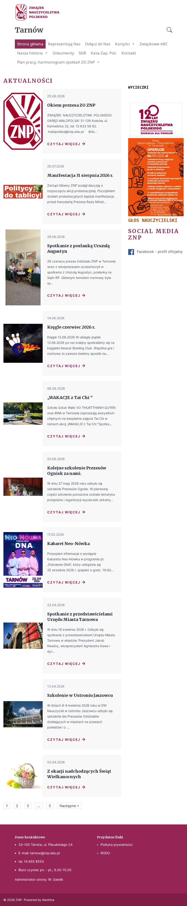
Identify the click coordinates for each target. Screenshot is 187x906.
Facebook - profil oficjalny (160, 251)
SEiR (82, 53)
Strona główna (30, 43)
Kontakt (129, 53)
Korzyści (122, 43)
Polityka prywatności (116, 845)
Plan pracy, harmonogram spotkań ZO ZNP (56, 62)
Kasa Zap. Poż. (104, 53)
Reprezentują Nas (64, 43)
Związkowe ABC (154, 43)
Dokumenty (63, 53)
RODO (105, 853)
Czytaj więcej (66, 143)
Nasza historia (30, 53)
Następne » (69, 805)
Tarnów (29, 30)
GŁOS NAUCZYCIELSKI (152, 220)
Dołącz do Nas (97, 43)
